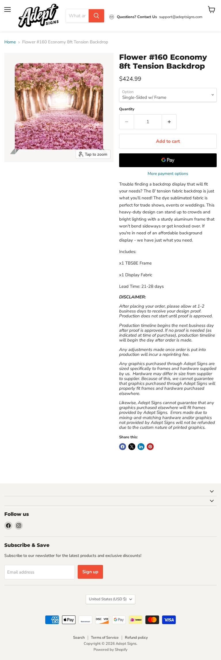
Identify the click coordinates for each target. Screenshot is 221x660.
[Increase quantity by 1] (169, 121)
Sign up (90, 572)
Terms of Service (105, 637)
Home (10, 42)
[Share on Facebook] (122, 446)
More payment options (168, 173)
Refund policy (136, 637)
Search (79, 637)
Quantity (126, 109)
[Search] (96, 15)
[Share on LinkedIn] (141, 446)
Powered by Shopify (110, 649)
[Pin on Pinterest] (150, 446)
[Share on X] (131, 446)
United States (108, 599)
